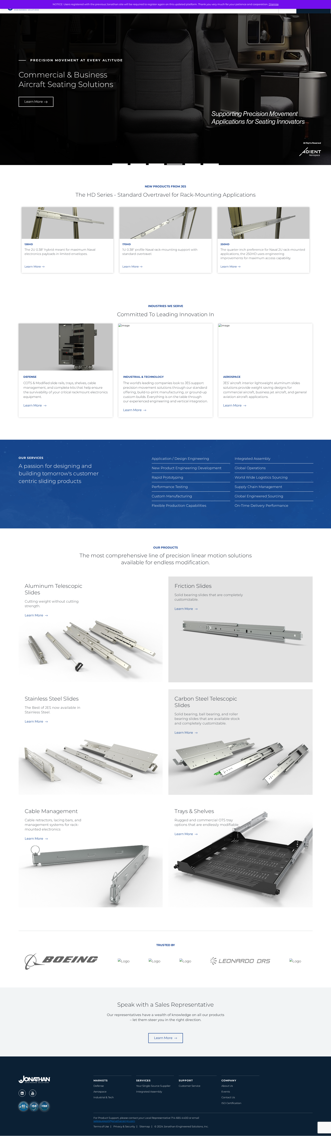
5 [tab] (187, 165)
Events (225, 1091)
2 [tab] (132, 165)
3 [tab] (150, 165)
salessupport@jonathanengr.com (114, 1120)
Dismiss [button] (274, 4)
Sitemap (144, 1126)
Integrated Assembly (149, 1091)
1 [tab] (114, 165)
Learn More (33, 123)
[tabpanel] (166, 230)
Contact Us (228, 1097)
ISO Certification (231, 1103)
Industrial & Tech (103, 1097)
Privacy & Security (124, 1126)
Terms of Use (101, 1126)
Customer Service (189, 1085)
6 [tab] (205, 165)
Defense (98, 1085)
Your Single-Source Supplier (153, 1085)
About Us (227, 1085)
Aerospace (100, 1091)
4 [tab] (169, 165)
